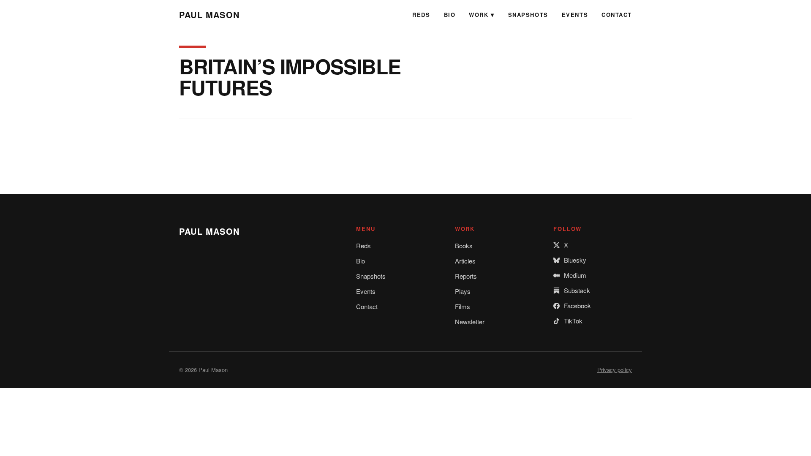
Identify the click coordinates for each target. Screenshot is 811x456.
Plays (463, 291)
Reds (421, 15)
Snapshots (528, 15)
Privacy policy (614, 370)
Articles (465, 260)
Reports (466, 275)
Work (478, 15)
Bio (450, 15)
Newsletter (469, 321)
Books (464, 245)
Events (575, 15)
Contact (616, 15)
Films (462, 306)
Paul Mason (209, 14)
